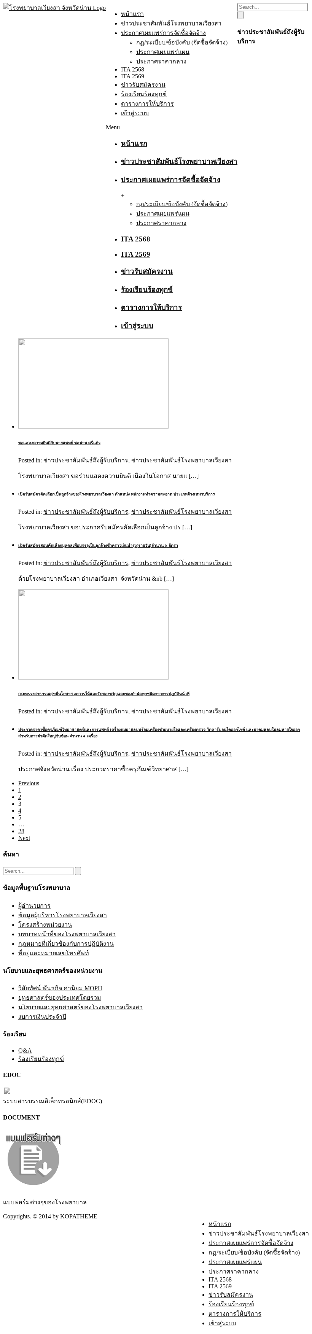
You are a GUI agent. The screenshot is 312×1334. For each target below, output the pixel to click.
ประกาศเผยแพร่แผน (162, 52)
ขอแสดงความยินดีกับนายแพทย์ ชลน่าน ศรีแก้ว (59, 442)
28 (21, 831)
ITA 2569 (132, 76)
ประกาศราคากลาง (161, 61)
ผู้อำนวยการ (34, 905)
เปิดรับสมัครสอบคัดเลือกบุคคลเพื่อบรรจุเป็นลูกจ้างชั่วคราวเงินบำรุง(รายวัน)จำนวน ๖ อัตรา (98, 545)
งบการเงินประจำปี (42, 1016)
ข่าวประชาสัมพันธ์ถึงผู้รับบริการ (85, 460)
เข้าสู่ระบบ (135, 113)
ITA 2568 (132, 69)
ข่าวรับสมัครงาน (143, 84)
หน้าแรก (132, 14)
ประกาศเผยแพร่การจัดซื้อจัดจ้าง (163, 33)
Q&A (25, 1050)
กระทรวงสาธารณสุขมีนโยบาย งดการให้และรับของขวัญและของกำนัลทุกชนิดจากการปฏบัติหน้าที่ (103, 693)
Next (24, 838)
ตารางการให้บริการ (147, 103)
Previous (28, 783)
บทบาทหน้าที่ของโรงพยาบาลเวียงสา (67, 934)
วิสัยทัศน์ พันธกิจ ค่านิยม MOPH (60, 988)
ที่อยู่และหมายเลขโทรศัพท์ (53, 953)
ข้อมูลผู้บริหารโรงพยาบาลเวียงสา (62, 915)
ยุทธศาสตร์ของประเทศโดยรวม (59, 997)
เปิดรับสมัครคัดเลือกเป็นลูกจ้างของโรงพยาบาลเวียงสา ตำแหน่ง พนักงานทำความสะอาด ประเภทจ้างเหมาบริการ (116, 494)
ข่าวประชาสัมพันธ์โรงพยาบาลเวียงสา (171, 23)
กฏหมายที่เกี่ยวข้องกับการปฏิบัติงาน (66, 943)
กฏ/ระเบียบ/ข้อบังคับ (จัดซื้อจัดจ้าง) (182, 42)
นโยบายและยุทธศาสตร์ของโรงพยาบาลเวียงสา (80, 1007)
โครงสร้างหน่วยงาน (45, 924)
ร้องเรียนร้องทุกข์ (144, 94)
